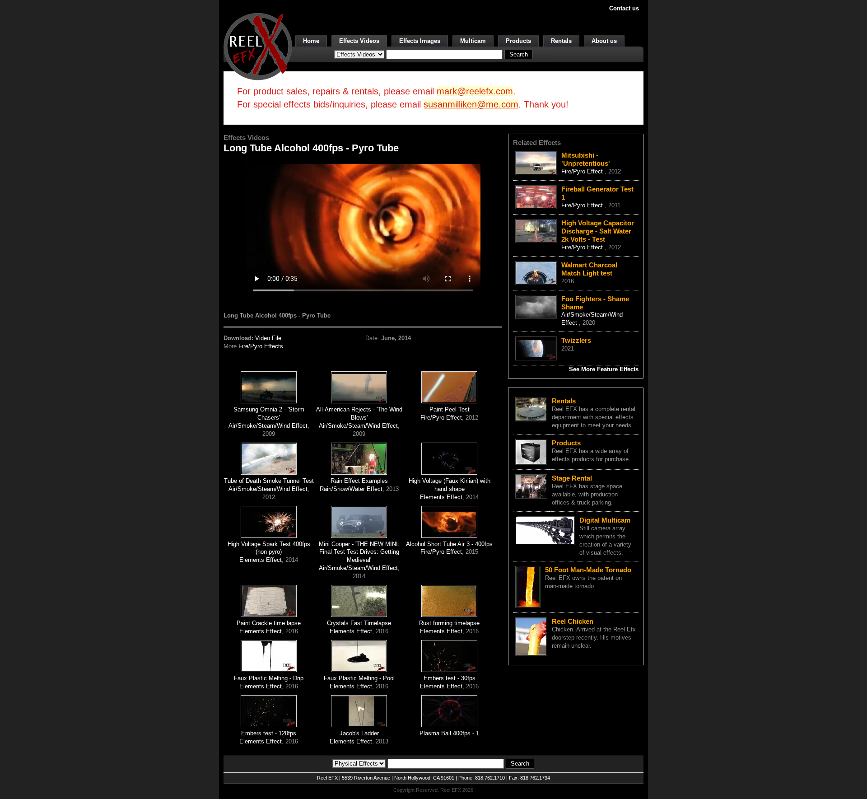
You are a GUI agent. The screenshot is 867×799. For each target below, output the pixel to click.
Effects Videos (359, 40)
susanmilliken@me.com (471, 104)
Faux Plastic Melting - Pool (359, 678)
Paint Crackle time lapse (269, 623)
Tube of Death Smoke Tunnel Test (269, 480)
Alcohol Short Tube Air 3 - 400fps (449, 544)
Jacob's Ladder (359, 733)
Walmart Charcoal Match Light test (589, 269)
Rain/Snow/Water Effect (351, 489)
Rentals (561, 40)
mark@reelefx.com (475, 91)
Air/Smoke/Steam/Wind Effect (268, 425)
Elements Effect (441, 497)
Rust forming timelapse (449, 623)
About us (604, 40)
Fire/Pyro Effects (260, 346)
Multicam (473, 40)
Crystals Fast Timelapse (359, 623)
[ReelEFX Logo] (258, 45)
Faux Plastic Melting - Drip (268, 678)
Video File (268, 338)
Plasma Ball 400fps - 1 (449, 733)
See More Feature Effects (604, 369)
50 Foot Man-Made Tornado (588, 570)
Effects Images (419, 40)
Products (518, 40)
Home (311, 40)
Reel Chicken (572, 621)
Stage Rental (572, 478)
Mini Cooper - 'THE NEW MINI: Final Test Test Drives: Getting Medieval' (359, 552)
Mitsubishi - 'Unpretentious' (585, 159)
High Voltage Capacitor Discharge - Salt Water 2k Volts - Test (597, 231)
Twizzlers (576, 340)
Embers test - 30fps (449, 678)
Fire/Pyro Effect (441, 417)
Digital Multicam (604, 520)
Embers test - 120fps (268, 733)
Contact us (624, 8)
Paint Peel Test (449, 409)
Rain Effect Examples (359, 480)
